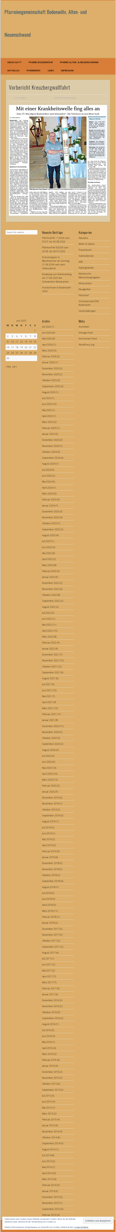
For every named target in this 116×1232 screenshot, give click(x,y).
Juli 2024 (46, 469)
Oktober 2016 (49, 1012)
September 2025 (51, 386)
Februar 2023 (49, 571)
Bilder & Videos (87, 243)
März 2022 (47, 636)
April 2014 (47, 1173)
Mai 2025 (47, 410)
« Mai (8, 366)
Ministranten (85, 283)
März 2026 (47, 350)
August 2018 (48, 887)
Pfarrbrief (84, 295)
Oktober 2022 (49, 594)
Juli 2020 (46, 755)
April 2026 (47, 344)
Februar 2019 (49, 851)
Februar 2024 (49, 499)
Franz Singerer (21, 97)
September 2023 (51, 529)
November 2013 (50, 1202)
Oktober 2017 (49, 940)
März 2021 (47, 708)
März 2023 (47, 565)
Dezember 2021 (50, 654)
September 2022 (51, 600)
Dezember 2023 (50, 511)
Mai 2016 (47, 1041)
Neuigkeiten (85, 289)
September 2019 (51, 815)
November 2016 (50, 1006)
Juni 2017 (47, 964)
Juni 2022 (47, 618)
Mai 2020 (47, 767)
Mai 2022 (47, 624)
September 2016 (51, 1018)
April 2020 (47, 773)
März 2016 (47, 1053)
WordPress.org (86, 344)
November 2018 (50, 869)
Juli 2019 (46, 827)
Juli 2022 (46, 612)
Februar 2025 (49, 427)
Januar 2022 (48, 648)
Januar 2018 (48, 922)
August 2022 (48, 606)
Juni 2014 (47, 1161)
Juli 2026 (46, 326)
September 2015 (51, 1089)
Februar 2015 (49, 1119)
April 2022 (47, 630)
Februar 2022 (49, 642)
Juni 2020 (47, 761)
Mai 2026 (47, 338)
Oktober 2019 (49, 809)
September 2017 (51, 946)
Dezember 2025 (50, 368)
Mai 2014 (47, 1167)
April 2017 (47, 976)
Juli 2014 (46, 1155)
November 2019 (50, 803)
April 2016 (47, 1047)
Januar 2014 (48, 1191)
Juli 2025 (46, 398)
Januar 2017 (48, 994)
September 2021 (51, 672)
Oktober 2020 (49, 737)
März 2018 (47, 910)
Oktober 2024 (49, 451)
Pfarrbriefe (33, 70)
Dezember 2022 (50, 582)
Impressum (67, 70)
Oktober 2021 (49, 666)
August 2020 (48, 749)
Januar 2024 (48, 505)
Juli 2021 (46, 684)
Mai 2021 (47, 696)
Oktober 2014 (49, 1137)
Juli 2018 (46, 892)
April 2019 (47, 845)
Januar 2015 (48, 1125)
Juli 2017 (46, 958)
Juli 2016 (46, 1030)
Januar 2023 (48, 576)
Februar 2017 (49, 988)
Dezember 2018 (50, 863)
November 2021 (50, 660)
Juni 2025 (47, 404)
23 (7, 352)
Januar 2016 (48, 1065)
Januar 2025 (48, 433)
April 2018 (47, 904)
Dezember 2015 (50, 1071)
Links (51, 70)
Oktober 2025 (49, 380)
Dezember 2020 (50, 726)
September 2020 (51, 743)
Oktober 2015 (49, 1083)
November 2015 (50, 1077)
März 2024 (47, 493)
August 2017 (48, 952)
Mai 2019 (47, 839)
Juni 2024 (47, 475)
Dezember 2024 (50, 439)
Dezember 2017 (50, 928)
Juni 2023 (47, 547)
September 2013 (51, 1208)
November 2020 (50, 731)
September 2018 (51, 880)
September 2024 (51, 457)
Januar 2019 (48, 857)
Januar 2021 (48, 720)
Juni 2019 (47, 833)
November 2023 (50, 517)
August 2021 (48, 678)
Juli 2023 (46, 541)
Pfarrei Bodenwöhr (41, 62)
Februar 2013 (49, 1214)
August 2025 (48, 392)
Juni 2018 (47, 898)
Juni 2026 (47, 332)
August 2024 (48, 463)
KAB (81, 261)
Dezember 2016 (50, 1000)
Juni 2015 (47, 1101)
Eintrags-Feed (86, 332)
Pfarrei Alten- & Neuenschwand (79, 62)
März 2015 (47, 1113)
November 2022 (50, 588)
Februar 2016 (49, 1059)
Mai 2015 (47, 1107)
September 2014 (51, 1143)
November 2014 (50, 1131)
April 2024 (47, 487)
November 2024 (50, 445)
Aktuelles (13, 70)
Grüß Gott (14, 62)
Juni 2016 (47, 1036)
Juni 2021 (47, 690)
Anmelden (84, 326)
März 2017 (47, 982)
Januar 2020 (48, 791)
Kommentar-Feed (88, 338)
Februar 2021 (49, 714)
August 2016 (48, 1024)
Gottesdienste (86, 255)
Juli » (15, 366)
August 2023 (48, 535)
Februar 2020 (49, 785)
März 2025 (47, 421)
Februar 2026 (49, 356)
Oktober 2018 (49, 875)
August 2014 (48, 1149)
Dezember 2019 (50, 797)
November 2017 (50, 934)
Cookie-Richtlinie (81, 1227)
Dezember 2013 (50, 1196)
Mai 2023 (47, 553)
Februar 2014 (49, 1184)
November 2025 (50, 374)
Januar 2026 (48, 362)
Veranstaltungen (69, 97)
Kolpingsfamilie (86, 267)
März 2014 (47, 1179)
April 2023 (47, 559)
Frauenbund (85, 249)
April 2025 (47, 415)
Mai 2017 (47, 970)
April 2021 (47, 702)
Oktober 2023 (49, 523)
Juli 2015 (46, 1095)
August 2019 (48, 821)
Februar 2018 (49, 916)
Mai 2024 (47, 481)
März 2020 (47, 779)
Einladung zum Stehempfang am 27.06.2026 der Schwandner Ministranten (56, 278)
